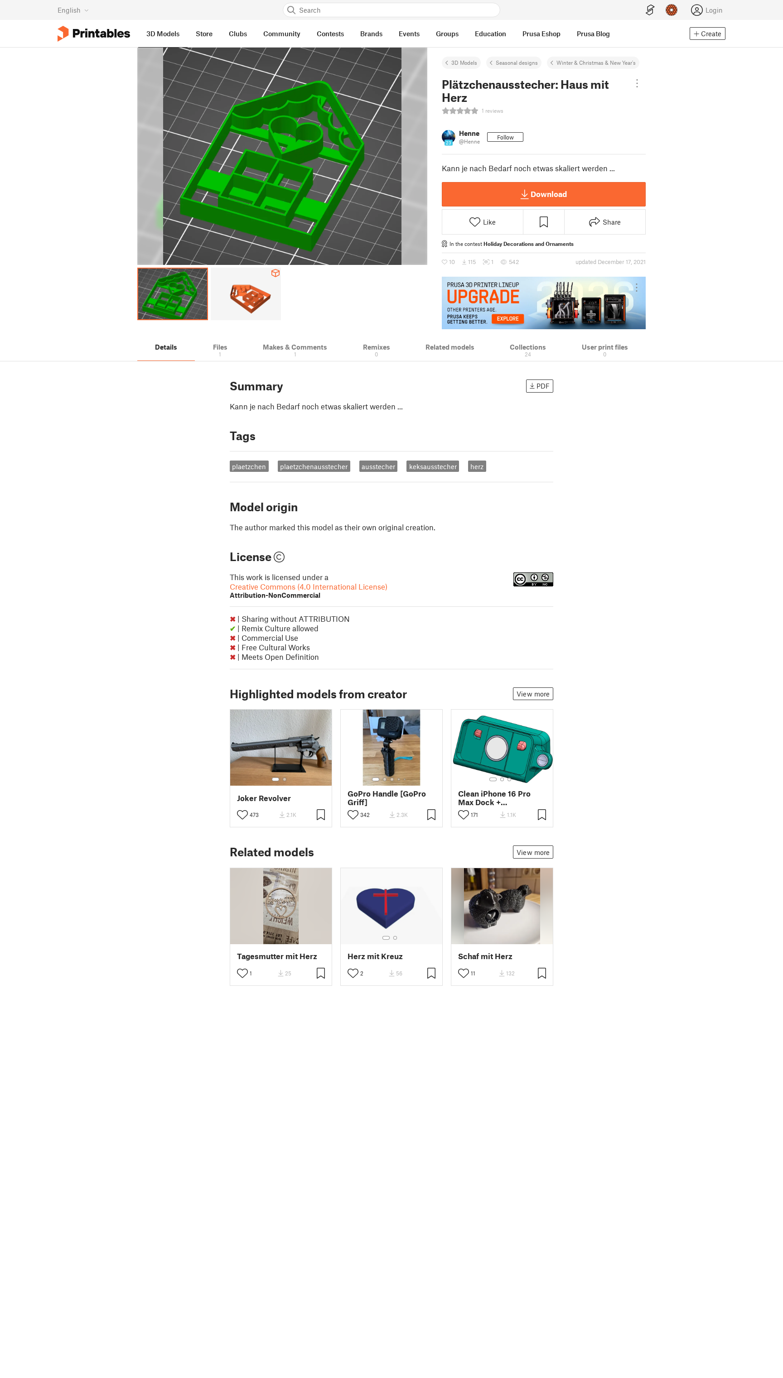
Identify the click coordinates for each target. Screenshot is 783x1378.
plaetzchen (249, 466)
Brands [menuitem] (371, 33)
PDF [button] (543, 386)
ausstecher (378, 466)
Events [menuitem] (409, 33)
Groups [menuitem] (447, 33)
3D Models (464, 62)
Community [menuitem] (281, 33)
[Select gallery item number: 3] (392, 779)
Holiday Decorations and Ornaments (528, 243)
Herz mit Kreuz (375, 956)
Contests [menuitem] (330, 33)
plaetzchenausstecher (314, 466)
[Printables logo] (94, 34)
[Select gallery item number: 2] (284, 779)
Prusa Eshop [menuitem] (541, 33)
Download (549, 193)
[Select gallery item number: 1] (275, 779)
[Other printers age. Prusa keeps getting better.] (544, 303)
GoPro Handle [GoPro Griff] (387, 798)
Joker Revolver (264, 798)
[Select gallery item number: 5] (405, 779)
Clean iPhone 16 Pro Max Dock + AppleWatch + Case (494, 798)
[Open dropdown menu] (637, 83)
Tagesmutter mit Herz (277, 956)
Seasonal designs (517, 62)
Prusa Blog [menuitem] (593, 33)
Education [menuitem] (490, 33)
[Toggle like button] (242, 814)
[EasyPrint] (650, 10)
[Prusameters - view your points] (671, 10)
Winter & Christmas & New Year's (596, 62)
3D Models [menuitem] (162, 33)
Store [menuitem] (204, 33)
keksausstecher (433, 466)
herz (476, 466)
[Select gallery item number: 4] (399, 779)
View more (533, 694)
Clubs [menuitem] (238, 33)
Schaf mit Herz (485, 956)
